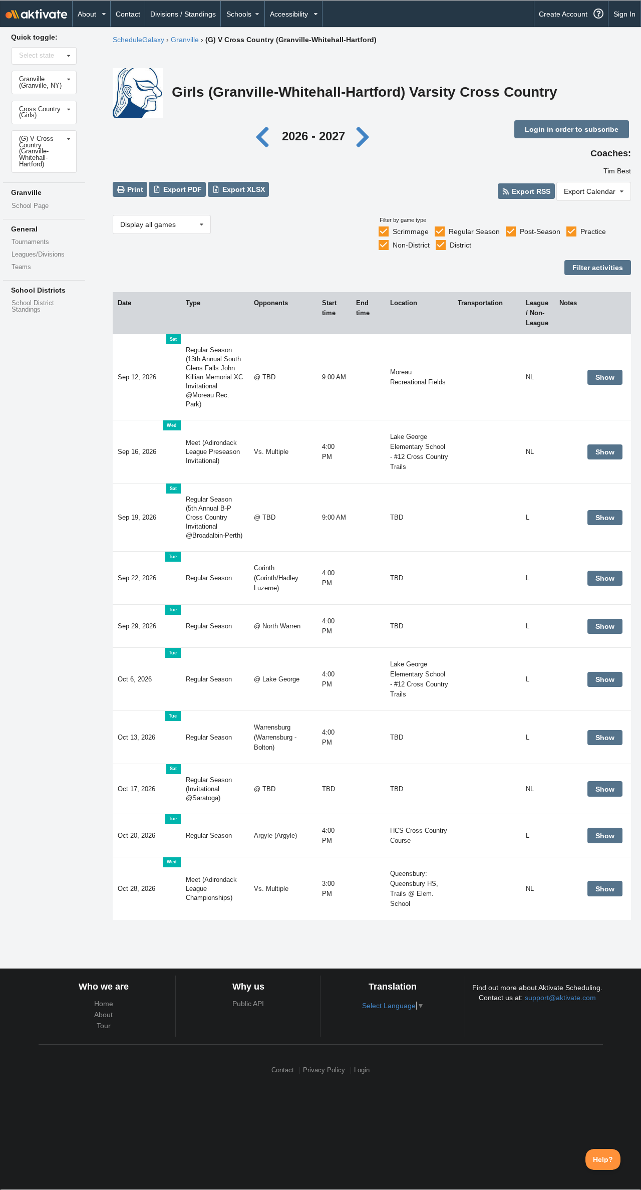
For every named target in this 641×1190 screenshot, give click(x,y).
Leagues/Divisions (38, 254)
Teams (21, 267)
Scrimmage (411, 231)
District (460, 245)
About (103, 1015)
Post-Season (540, 231)
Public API (248, 1004)
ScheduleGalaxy (138, 40)
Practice (593, 231)
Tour (104, 1026)
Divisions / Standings (183, 14)
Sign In (624, 14)
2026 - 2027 (313, 136)
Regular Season (474, 231)
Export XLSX (242, 189)
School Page (30, 205)
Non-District (411, 245)
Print (134, 189)
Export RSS (530, 191)
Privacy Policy (324, 1070)
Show (604, 377)
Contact (128, 14)
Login (362, 1070)
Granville (185, 40)
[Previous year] (265, 136)
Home (103, 1004)
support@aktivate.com (560, 998)
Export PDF (181, 189)
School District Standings (33, 306)
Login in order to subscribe (571, 129)
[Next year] (364, 136)
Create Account (563, 14)
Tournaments (30, 242)
